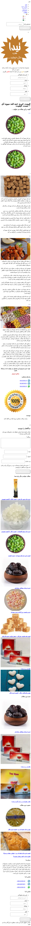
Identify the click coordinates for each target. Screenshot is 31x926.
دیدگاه (28, 437)
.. (29, 112)
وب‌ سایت (27, 461)
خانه (26, 4)
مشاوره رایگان (15, 422)
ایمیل (25, 80)
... (28, 112)
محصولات (24, 10)
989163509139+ (21, 881)
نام (29, 451)
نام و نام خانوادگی (22, 74)
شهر (26, 91)
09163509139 (23, 380)
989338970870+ (21, 884)
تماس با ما (24, 6)
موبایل (25, 85)
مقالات (25, 12)
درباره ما (25, 8)
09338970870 (23, 383)
